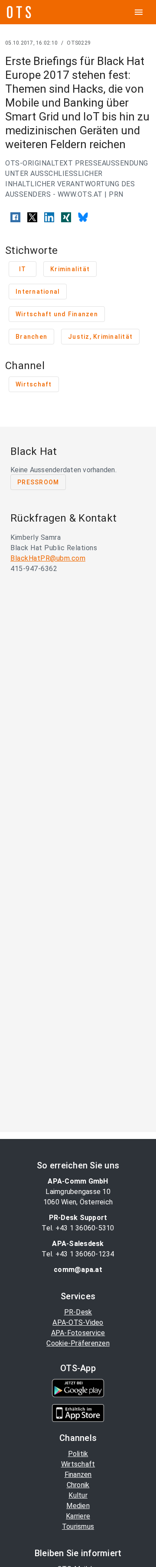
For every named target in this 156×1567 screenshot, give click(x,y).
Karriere (78, 1516)
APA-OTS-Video (77, 1322)
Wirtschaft (78, 1464)
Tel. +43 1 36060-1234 (78, 1254)
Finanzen (78, 1474)
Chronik (78, 1485)
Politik (78, 1454)
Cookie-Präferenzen (78, 1343)
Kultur (78, 1495)
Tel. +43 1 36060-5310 (78, 1228)
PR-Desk (78, 1312)
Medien (78, 1506)
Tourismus (78, 1526)
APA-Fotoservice (78, 1333)
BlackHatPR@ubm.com (47, 558)
